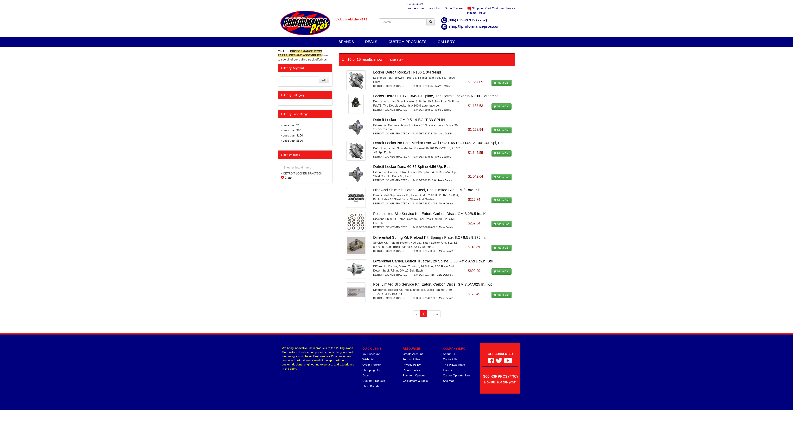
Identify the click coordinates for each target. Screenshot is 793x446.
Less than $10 (292, 125)
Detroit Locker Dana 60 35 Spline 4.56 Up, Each (412, 167)
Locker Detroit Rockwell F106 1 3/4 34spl (407, 72)
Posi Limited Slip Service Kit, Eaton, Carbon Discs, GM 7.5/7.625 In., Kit (432, 284)
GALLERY (446, 42)
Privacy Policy (412, 364)
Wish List (368, 359)
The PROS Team (454, 364)
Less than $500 (293, 140)
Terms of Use (411, 359)
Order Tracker (371, 364)
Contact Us (450, 359)
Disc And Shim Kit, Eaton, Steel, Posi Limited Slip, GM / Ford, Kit (426, 190)
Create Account (413, 354)
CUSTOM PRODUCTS (407, 42)
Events (447, 370)
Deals (366, 375)
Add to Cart (502, 82)
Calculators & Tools (415, 380)
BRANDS (346, 42)
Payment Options (414, 375)
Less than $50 (292, 130)
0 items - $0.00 (476, 12)
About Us (449, 354)
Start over (396, 59)
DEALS (371, 42)
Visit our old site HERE (351, 19)
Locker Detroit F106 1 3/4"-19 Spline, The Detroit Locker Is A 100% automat (435, 96)
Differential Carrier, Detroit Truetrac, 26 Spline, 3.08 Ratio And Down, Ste (433, 261)
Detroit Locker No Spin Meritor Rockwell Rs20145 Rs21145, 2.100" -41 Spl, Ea (438, 143)
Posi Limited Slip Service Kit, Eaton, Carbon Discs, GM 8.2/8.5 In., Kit (430, 214)
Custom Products (373, 380)
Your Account (371, 354)
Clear (288, 177)
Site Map (449, 380)
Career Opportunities (456, 375)
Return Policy (411, 370)
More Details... (443, 86)
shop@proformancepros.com (475, 26)
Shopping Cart (371, 370)
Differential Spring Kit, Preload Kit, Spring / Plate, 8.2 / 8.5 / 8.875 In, (429, 237)
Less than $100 (293, 135)
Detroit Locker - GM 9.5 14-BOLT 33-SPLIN (409, 120)
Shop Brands (370, 386)
